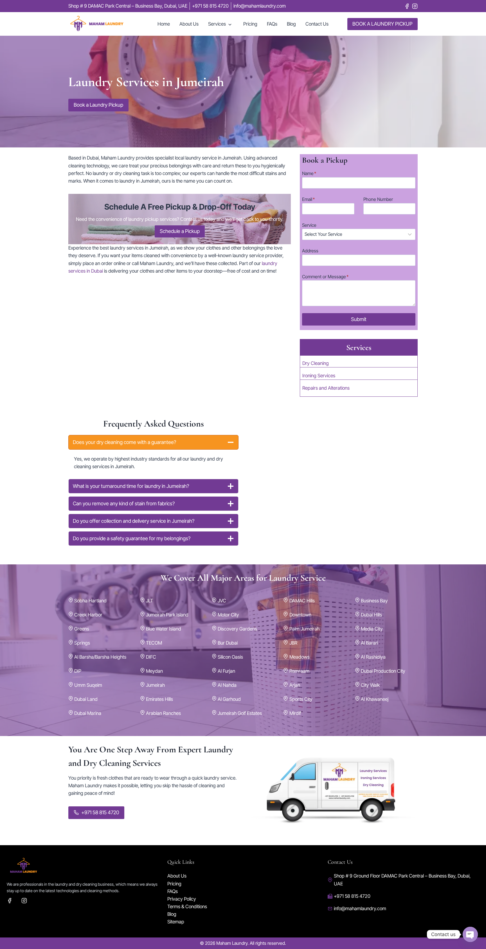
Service (309, 225)
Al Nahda (227, 685)
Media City (372, 629)
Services (217, 24)
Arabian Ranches (163, 713)
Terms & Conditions (187, 906)
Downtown (300, 615)
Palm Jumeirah (304, 629)
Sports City (300, 699)
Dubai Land (86, 699)
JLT (149, 600)
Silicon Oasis (230, 657)
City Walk (370, 685)
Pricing (250, 24)
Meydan (154, 671)
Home (164, 24)
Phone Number (378, 199)
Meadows (299, 657)
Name (309, 173)
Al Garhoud (229, 699)
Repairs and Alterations (326, 388)
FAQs (272, 24)
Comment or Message (325, 276)
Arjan (294, 685)
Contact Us (316, 24)
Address (310, 250)
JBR (293, 643)
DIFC (151, 657)
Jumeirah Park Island (167, 615)
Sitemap (175, 922)
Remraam (299, 671)
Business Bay (374, 600)
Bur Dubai (228, 643)
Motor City (228, 615)
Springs (82, 643)
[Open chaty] (470, 934)
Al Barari (369, 643)
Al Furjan (226, 671)
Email (308, 199)
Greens (81, 629)
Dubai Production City (383, 671)
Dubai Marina (87, 713)
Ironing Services (318, 375)
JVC (222, 600)
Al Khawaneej (374, 699)
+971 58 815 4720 (352, 896)
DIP (77, 671)
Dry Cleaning (315, 363)
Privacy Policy (181, 899)
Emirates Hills (159, 699)
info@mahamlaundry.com (360, 908)
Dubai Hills (371, 615)
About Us (189, 24)
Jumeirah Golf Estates (240, 713)
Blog (291, 24)
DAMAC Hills (302, 600)
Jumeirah (155, 685)
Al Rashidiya (373, 657)
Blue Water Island (163, 629)
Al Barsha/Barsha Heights (100, 657)
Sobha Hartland (90, 600)
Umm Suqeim (88, 685)
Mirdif (295, 713)
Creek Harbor (88, 615)
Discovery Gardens (237, 629)
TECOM (154, 643)
